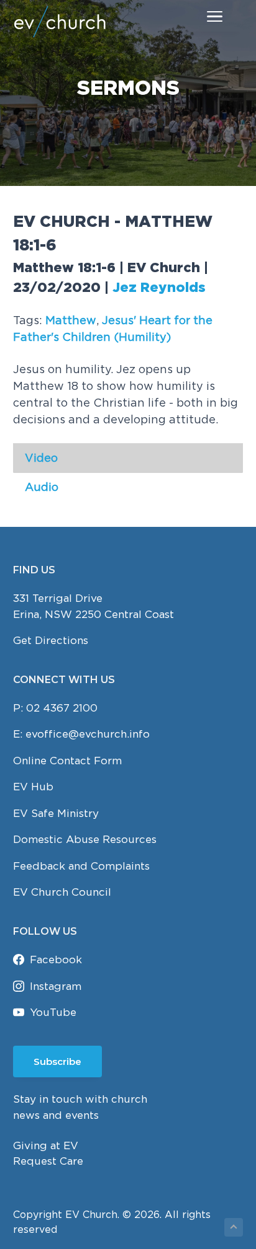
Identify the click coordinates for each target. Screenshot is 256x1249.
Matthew (70, 320)
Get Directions (50, 640)
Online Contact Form (67, 760)
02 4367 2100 (62, 707)
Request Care (48, 1161)
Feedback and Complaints (81, 866)
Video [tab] (41, 458)
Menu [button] (200, 16)
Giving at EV (45, 1145)
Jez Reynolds (159, 288)
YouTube (53, 1012)
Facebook (56, 959)
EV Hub (33, 786)
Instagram (55, 986)
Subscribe (57, 1061)
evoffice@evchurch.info (87, 733)
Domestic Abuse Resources (85, 839)
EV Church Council (62, 892)
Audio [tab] (41, 487)
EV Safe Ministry (56, 813)
